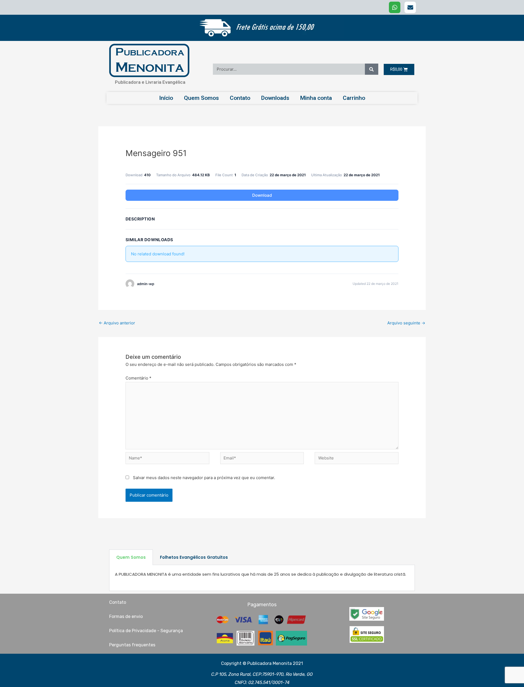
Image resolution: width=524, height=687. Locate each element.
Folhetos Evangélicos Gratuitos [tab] (194, 557)
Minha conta (316, 98)
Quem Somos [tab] (131, 557)
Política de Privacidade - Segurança (146, 630)
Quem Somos (201, 98)
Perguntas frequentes (132, 644)
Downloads (275, 98)
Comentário (138, 378)
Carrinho (354, 98)
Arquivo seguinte (406, 322)
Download (262, 195)
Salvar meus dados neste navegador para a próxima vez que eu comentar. (204, 477)
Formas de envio (126, 616)
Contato (240, 98)
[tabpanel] (262, 578)
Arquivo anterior (117, 322)
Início (166, 98)
